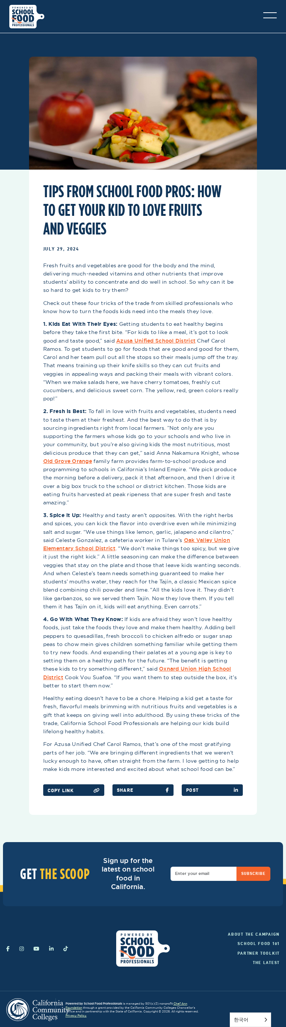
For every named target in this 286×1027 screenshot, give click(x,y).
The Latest (266, 962)
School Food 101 (259, 943)
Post (192, 790)
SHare (125, 790)
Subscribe (253, 873)
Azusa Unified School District (156, 340)
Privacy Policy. (76, 1015)
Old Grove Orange (67, 461)
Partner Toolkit (259, 953)
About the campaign (254, 934)
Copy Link (61, 790)
